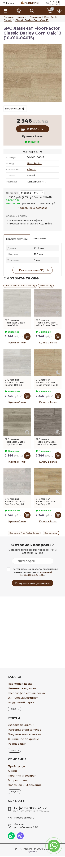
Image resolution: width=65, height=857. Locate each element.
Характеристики (17, 239)
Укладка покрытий (21, 725)
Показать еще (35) (31, 270)
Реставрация (17, 743)
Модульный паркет (22, 702)
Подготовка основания (24, 734)
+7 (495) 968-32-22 (30, 808)
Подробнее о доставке (32, 208)
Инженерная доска (22, 688)
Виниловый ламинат (23, 697)
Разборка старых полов (24, 729)
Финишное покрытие (23, 739)
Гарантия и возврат (22, 775)
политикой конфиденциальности (36, 573)
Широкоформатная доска (26, 693)
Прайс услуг (16, 766)
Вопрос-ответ (17, 780)
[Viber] (20, 838)
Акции (12, 771)
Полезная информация (25, 785)
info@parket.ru (24, 817)
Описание (39, 238)
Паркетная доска (20, 683)
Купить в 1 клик (17, 342)
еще (13, 708)
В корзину (35, 129)
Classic (31, 169)
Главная (9, 17)
